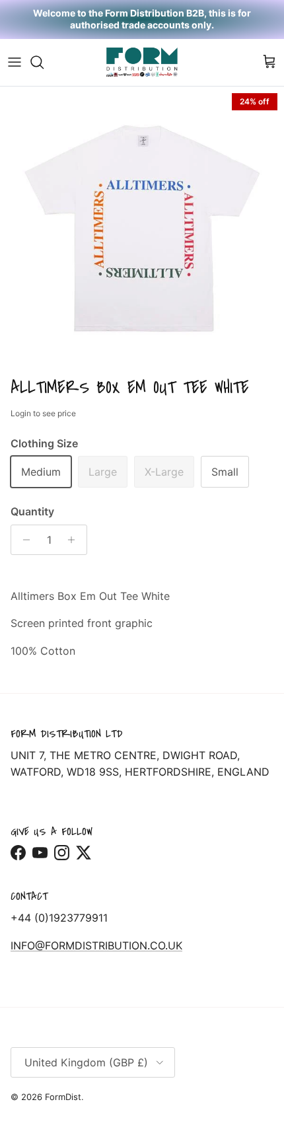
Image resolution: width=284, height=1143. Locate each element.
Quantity (32, 511)
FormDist (63, 1096)
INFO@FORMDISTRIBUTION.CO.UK (96, 945)
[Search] (43, 62)
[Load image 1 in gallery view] (142, 229)
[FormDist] (142, 62)
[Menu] (14, 62)
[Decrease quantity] (22, 539)
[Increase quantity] (75, 539)
